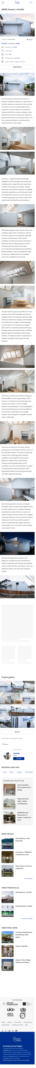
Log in (31, 2)
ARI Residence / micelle (23, 892)
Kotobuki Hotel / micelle (23, 906)
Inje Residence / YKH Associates (22, 839)
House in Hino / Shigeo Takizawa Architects (23, 961)
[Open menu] (2, 2)
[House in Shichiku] (8, 951)
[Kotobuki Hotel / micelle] (8, 911)
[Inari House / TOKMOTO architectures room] (8, 857)
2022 (10, 54)
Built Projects (29, 772)
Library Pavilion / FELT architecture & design (24, 787)
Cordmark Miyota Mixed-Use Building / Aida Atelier (23, 934)
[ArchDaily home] (17, 2)
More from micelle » (27, 918)
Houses (4, 44)
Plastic (11, 772)
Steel (4, 772)
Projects (19, 772)
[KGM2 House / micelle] (17, 687)
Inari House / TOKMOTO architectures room (23, 853)
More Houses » (29, 878)
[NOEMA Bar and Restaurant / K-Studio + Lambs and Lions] (9, 817)
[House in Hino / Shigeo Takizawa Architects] (8, 965)
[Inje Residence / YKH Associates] (8, 843)
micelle (14, 47)
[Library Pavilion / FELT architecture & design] (9, 790)
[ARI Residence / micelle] (8, 897)
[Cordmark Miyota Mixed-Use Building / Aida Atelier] (8, 937)
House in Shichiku (21, 946)
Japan (17, 44)
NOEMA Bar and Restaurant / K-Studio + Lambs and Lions (24, 816)
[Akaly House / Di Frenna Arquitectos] (8, 871)
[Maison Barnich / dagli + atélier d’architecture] (9, 804)
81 (9, 51)
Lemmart (17, 58)
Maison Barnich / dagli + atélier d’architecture (23, 801)
